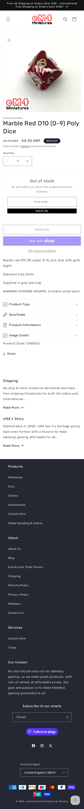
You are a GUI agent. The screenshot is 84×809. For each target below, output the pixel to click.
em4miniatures (35, 801)
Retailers (14, 604)
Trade (12, 647)
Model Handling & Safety (25, 523)
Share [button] (11, 353)
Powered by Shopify (56, 801)
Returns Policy (18, 585)
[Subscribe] (66, 717)
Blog (11, 558)
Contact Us (16, 613)
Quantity (8, 153)
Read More (11, 407)
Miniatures (15, 477)
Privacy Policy (18, 594)
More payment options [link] (42, 250)
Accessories (16, 505)
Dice (11, 486)
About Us (14, 549)
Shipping (25, 146)
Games (13, 495)
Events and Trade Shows (25, 567)
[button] (8, 19)
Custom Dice (17, 514)
